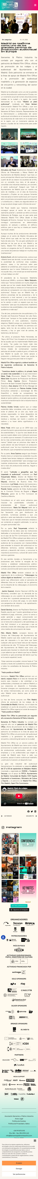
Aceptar (19, 1163)
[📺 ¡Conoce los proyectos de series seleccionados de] (10, 891)
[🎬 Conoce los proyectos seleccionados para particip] (10, 868)
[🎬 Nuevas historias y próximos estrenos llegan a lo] (10, 844)
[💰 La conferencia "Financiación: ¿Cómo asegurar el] (28, 844)
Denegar (19, 1169)
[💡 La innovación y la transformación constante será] (28, 891)
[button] (35, 1141)
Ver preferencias (19, 1174)
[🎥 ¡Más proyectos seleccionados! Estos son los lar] (28, 868)
